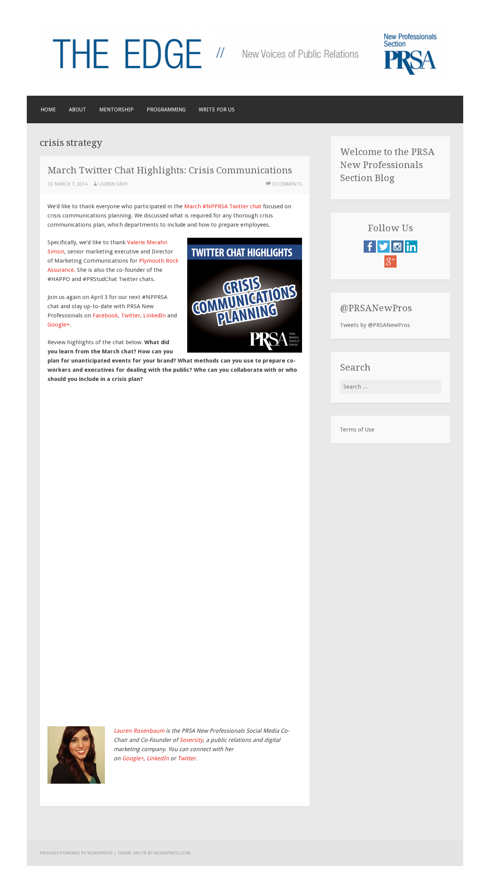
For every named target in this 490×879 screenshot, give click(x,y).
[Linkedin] (411, 250)
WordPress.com (172, 853)
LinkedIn (154, 315)
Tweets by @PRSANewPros (375, 325)
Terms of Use (357, 429)
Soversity (191, 740)
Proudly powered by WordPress (76, 853)
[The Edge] (245, 78)
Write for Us (217, 109)
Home (48, 109)
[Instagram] (398, 250)
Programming (166, 109)
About (77, 109)
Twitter (130, 315)
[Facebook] (370, 250)
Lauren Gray (113, 184)
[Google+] (390, 265)
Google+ (58, 324)
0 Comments (287, 184)
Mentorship (116, 109)
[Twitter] (384, 250)
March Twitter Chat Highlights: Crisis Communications (169, 170)
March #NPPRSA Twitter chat (222, 206)
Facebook (105, 315)
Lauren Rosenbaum (139, 730)
